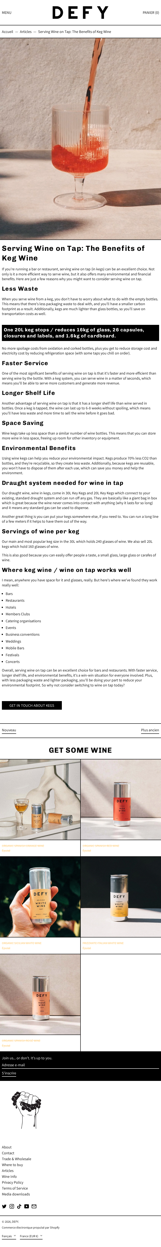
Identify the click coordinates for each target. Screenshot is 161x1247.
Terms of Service (15, 1188)
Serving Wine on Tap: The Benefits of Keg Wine (74, 31)
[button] (151, 12)
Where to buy (12, 1164)
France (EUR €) (29, 1236)
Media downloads (16, 1194)
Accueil (7, 31)
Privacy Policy (12, 1182)
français (7, 1236)
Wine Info (9, 1176)
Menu (7, 12)
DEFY (15, 1222)
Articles (25, 31)
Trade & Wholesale (16, 1158)
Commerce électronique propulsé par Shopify (31, 1227)
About (7, 1147)
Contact (8, 1153)
